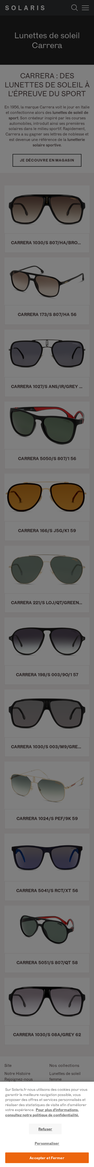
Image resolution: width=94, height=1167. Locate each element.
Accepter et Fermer (47, 1157)
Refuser (45, 1128)
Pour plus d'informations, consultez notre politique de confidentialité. (42, 1112)
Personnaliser (47, 1143)
